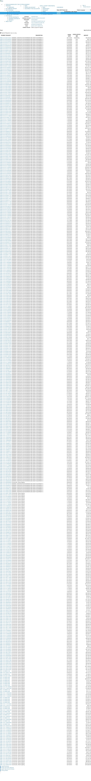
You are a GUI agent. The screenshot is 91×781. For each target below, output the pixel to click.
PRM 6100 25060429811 (5, 97)
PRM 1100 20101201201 (5, 318)
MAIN (26, 6)
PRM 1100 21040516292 (5, 298)
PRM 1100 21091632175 (5, 273)
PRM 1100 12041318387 (5, 658)
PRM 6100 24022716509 (5, 156)
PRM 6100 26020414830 (5, 64)
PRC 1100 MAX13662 (5, 682)
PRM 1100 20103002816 (5, 317)
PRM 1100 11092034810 (5, 713)
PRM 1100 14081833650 (5, 557)
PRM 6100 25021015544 (5, 109)
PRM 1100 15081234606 (5, 513)
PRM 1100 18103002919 (5, 399)
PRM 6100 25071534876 (5, 92)
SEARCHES (11, 7)
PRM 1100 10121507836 (5, 747)
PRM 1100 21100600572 (5, 270)
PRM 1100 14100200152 (5, 551)
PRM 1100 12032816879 (5, 661)
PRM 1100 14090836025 (5, 555)
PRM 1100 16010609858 (5, 496)
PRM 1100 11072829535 (5, 728)
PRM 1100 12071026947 (5, 647)
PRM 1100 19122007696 (5, 357)
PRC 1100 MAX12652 (5, 699)
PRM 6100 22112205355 (5, 215)
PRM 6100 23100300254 (5, 173)
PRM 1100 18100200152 (5, 404)
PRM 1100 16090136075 (5, 473)
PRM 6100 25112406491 (5, 73)
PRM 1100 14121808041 (5, 540)
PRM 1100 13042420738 (5, 611)
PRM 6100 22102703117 (5, 218)
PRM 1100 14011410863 (5, 583)
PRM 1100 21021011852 (5, 304)
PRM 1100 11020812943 (5, 746)
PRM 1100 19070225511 (5, 373)
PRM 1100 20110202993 (5, 315)
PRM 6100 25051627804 (5, 98)
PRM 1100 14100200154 (5, 552)
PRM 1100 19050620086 (5, 379)
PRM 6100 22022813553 (5, 251)
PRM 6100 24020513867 (5, 159)
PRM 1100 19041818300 (5, 381)
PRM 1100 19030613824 (5, 385)
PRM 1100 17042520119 (5, 451)
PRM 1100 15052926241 (5, 524)
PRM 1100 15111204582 (5, 504)
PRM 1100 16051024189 (5, 484)
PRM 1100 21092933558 (5, 271)
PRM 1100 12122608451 (5, 630)
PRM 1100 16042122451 (5, 487)
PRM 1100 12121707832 (5, 632)
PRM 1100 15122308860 (5, 498)
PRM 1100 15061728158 (5, 521)
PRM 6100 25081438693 (5, 86)
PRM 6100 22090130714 (5, 229)
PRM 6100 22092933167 (5, 223)
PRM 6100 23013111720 (5, 201)
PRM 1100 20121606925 (5, 309)
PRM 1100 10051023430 (5, 758)
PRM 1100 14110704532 (5, 544)
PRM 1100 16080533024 (5, 476)
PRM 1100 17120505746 (5, 434)
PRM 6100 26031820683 (5, 59)
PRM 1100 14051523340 (5, 568)
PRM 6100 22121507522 (5, 209)
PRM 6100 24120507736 (5, 117)
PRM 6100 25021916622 (5, 108)
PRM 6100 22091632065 (5, 226)
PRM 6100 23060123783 (5, 186)
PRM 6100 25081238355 (5, 89)
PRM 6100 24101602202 (5, 125)
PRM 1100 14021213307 (5, 580)
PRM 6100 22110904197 (5, 217)
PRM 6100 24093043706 (5, 128)
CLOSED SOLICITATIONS (14, 13)
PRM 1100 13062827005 (5, 599)
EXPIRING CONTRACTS (14, 18)
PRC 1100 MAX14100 (5, 671)
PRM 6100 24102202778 (5, 123)
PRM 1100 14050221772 (5, 569)
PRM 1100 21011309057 (5, 306)
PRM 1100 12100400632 (5, 638)
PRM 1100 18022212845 (5, 426)
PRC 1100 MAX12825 (5, 697)
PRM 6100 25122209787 (5, 69)
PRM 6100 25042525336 (5, 100)
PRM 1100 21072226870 (5, 282)
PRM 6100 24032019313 (5, 151)
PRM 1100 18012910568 (5, 429)
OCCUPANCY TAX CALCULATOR (32, 8)
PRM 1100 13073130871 (5, 596)
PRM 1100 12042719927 (5, 657)
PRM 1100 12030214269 (5, 666)
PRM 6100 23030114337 (5, 198)
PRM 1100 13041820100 (5, 613)
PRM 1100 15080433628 (5, 515)
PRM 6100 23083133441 (5, 175)
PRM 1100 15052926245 (5, 526)
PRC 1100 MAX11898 (5, 711)
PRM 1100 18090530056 (5, 407)
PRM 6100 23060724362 (5, 184)
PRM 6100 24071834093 (5, 137)
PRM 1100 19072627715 (5, 370)
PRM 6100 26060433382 (5, 47)
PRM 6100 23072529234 (5, 181)
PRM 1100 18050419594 (5, 421)
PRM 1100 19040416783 (5, 382)
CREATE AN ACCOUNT (30, 7)
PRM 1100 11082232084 (5, 722)
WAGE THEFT (9, 21)
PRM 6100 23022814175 (5, 200)
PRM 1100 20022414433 (5, 351)
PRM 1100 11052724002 (5, 736)
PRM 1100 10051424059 (5, 757)
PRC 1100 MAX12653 (5, 700)
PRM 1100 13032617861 (5, 618)
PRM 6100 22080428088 (5, 232)
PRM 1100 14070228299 (5, 560)
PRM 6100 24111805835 (5, 120)
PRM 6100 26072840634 (5, 41)
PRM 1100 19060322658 (5, 374)
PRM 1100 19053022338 (5, 376)
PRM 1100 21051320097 (5, 292)
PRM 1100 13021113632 (5, 627)
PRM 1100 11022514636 (5, 744)
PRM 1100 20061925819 (5, 332)
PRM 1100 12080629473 (5, 643)
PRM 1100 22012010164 (5, 257)
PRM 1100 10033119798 (5, 761)
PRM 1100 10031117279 (5, 763)
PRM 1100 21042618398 (5, 296)
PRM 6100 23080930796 (5, 178)
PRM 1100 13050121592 (5, 610)
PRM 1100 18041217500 (5, 424)
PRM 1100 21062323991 (5, 285)
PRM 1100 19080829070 (5, 368)
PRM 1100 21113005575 (5, 264)
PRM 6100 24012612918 (5, 161)
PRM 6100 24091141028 (5, 130)
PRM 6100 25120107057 (5, 72)
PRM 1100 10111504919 (5, 750)
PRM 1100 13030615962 (5, 624)
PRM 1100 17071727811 (5, 441)
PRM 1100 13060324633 (5, 602)
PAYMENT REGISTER (48, 14)
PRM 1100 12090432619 (5, 640)
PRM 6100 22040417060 (5, 247)
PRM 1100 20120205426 (5, 310)
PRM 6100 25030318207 (5, 106)
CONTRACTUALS (34, 16)
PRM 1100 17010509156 (5, 460)
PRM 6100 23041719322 (5, 190)
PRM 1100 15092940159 (5, 509)
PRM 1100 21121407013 (5, 261)
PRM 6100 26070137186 (5, 44)
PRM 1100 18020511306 (5, 427)
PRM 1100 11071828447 (5, 732)
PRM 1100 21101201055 (5, 268)
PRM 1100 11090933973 (5, 716)
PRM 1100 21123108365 (5, 259)
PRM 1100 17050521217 (5, 449)
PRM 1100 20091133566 (5, 324)
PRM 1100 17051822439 (5, 448)
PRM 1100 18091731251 (5, 406)
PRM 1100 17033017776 (5, 452)
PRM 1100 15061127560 (5, 523)
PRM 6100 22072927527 (5, 236)
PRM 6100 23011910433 (5, 204)
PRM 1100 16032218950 (5, 490)
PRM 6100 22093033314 (5, 222)
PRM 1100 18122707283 (5, 396)
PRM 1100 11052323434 (5, 738)
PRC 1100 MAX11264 (5, 724)
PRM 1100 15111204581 (5, 502)
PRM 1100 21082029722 (5, 278)
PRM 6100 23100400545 (5, 172)
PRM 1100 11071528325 (5, 733)
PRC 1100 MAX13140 (5, 689)
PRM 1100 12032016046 (5, 663)
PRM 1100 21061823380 (5, 287)
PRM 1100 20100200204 (5, 320)
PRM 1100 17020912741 (5, 457)
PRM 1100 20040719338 (5, 343)
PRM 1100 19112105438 (5, 360)
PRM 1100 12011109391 (5, 675)
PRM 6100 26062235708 (5, 45)
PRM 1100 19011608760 (5, 393)
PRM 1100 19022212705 (5, 387)
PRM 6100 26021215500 (5, 62)
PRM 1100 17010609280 (5, 459)
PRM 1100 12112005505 (5, 635)
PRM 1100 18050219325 (5, 423)
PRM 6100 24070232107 (5, 140)
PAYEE (44, 11)
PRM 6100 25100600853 (5, 80)
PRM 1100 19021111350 (5, 390)
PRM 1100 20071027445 (5, 329)
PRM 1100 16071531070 (5, 477)
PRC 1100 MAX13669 (5, 685)
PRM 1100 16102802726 (5, 466)
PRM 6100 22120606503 (5, 211)
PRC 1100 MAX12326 (5, 707)
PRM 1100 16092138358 (5, 470)
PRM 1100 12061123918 (5, 652)
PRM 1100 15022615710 (5, 535)
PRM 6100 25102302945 (5, 76)
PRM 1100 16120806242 (5, 463)
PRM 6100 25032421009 (5, 105)
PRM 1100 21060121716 (5, 289)
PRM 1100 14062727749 (5, 562)
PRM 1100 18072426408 (5, 413)
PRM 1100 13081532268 (5, 594)
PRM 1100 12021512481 (5, 669)
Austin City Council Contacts (7, 769)
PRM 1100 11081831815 (5, 725)
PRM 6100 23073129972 (5, 179)
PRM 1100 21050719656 (5, 293)
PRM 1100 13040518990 (5, 616)
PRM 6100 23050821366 (5, 189)
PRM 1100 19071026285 (5, 371)
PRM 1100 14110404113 (5, 546)
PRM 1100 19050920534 (5, 378)
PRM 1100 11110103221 (5, 704)
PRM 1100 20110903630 (5, 312)
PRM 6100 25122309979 (5, 67)
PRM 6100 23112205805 (5, 167)
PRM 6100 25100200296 (5, 81)
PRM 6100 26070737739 (5, 42)
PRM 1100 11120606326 (5, 693)
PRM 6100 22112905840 (5, 214)
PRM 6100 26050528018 (5, 53)
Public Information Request (7, 767)
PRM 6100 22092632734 (5, 225)
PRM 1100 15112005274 (5, 501)
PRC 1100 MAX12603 (5, 702)
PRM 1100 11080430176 (5, 727)
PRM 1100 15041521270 (5, 530)
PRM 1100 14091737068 (5, 554)
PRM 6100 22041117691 (5, 245)
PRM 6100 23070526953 (5, 183)
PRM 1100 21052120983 (5, 290)
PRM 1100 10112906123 (5, 749)
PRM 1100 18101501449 (5, 401)
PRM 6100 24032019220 (5, 150)
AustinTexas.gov (5, 766)
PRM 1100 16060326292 (5, 482)
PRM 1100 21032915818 (5, 300)
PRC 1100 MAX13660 (5, 679)
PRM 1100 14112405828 (5, 543)
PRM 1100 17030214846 (5, 456)
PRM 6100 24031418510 (5, 153)
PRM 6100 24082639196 (5, 131)
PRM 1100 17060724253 (5, 446)
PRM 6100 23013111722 (5, 203)
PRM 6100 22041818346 (5, 243)
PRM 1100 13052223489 (5, 605)
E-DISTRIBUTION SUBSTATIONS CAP (38, 21)
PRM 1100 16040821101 (5, 488)
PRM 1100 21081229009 (5, 279)
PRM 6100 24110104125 (5, 122)
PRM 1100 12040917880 (5, 660)
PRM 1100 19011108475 (5, 395)
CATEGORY (45, 10)
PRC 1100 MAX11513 (5, 718)
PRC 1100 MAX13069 (5, 691)
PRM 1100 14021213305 (5, 582)
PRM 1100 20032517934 (5, 348)
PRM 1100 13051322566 (5, 607)
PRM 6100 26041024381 (5, 56)
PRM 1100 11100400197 (5, 710)
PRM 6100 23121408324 (5, 165)
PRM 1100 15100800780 (5, 507)
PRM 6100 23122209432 (5, 164)
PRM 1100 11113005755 (5, 694)
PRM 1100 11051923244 (5, 739)
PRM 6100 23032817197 (5, 195)
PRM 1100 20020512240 (5, 354)
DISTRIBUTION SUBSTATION (36, 24)
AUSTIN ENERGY (34, 19)
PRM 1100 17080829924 (5, 440)
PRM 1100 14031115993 (5, 577)
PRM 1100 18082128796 (5, 410)
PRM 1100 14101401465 (5, 549)
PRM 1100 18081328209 (5, 412)
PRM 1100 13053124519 (5, 604)
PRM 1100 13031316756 (5, 621)
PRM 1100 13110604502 (5, 590)
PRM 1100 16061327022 (5, 479)
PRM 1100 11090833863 (5, 719)
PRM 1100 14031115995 (5, 579)
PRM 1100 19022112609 (5, 388)
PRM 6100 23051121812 (5, 187)
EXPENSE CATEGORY (48, 13)
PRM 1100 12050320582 (5, 655)
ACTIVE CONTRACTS (14, 17)
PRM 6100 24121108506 (5, 115)
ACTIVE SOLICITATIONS (14, 11)
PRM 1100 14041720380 (5, 572)
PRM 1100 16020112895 (5, 493)
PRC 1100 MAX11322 (5, 721)
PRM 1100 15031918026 (5, 533)
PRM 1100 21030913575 (5, 301)
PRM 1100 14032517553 (5, 576)
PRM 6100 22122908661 (5, 208)
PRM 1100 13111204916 (5, 588)
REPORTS (11, 20)
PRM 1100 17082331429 (5, 438)
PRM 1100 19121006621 (5, 359)
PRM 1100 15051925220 (5, 527)
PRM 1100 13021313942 (5, 626)
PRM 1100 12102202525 (5, 636)
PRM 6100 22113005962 (5, 212)
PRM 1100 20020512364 (5, 353)
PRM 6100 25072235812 (5, 91)
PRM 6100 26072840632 (5, 39)
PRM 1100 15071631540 (5, 516)
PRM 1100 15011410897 (5, 538)
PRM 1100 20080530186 (5, 326)
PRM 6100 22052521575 (5, 242)
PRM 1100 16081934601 (5, 474)
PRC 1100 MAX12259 (5, 708)
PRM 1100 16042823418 (5, 485)
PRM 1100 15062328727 (5, 519)
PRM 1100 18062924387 (5, 417)
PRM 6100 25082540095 (5, 84)
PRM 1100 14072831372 (5, 558)
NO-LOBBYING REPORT (11, 8)
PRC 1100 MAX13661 (5, 680)
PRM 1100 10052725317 (5, 755)
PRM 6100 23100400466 (5, 170)
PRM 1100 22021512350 (5, 253)
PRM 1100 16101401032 (5, 468)
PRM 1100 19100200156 (5, 363)
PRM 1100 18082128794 (5, 409)
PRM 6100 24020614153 (5, 158)
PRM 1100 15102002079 (5, 505)
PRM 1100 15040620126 (5, 532)
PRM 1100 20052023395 (5, 334)
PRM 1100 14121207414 (5, 541)
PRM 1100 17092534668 (5, 437)
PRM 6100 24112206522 (5, 119)
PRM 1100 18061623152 (5, 418)
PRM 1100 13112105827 (5, 587)
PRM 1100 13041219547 (5, 615)
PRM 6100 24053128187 (5, 142)
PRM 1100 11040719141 (5, 742)
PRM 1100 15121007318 (5, 499)
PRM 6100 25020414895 (5, 111)
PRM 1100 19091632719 (5, 365)
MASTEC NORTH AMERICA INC (37, 25)
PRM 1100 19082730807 (5, 367)
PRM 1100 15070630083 (5, 518)
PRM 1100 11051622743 (5, 741)
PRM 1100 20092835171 (5, 321)
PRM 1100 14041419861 (5, 574)
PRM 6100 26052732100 (5, 50)
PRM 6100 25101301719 (5, 78)
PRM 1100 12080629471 (5, 644)
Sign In (84, 5)
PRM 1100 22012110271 (5, 256)
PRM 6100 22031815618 (5, 250)
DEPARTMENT (46, 8)
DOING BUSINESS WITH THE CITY (14, 4)
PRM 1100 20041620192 (5, 340)
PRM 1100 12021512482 (5, 668)
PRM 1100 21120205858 (5, 262)
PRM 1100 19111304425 (5, 362)
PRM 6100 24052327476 (5, 144)
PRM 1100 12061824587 (5, 650)
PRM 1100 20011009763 (5, 356)
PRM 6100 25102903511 (5, 75)
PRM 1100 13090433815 (5, 593)
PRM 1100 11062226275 (5, 735)
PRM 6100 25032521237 (5, 103)
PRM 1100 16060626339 (5, 480)
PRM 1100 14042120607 (5, 571)
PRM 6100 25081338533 (5, 87)
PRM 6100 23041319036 (5, 193)
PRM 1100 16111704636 (5, 465)
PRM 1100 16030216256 (5, 491)
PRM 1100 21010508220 (5, 307)
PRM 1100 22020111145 (5, 254)
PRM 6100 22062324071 (5, 239)
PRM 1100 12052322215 (5, 654)
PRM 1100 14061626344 (5, 563)
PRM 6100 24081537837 (5, 134)
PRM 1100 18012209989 (5, 431)
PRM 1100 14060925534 (5, 565)
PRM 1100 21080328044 (5, 281)
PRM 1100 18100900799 (5, 402)
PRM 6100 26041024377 (5, 55)
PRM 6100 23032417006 (5, 197)
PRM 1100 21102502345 (5, 267)
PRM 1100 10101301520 (5, 752)
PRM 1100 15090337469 (5, 510)
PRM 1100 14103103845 (5, 548)
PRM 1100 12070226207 (5, 649)
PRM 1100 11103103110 (5, 705)
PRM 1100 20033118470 (5, 345)
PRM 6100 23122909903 (5, 162)
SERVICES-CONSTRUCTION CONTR (38, 18)
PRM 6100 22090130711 (5, 228)
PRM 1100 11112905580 (5, 696)
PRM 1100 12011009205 (5, 686)
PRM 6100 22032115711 (5, 248)
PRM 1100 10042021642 (5, 760)
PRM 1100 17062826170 (5, 443)
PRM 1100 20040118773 (5, 346)
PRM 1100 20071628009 (5, 328)
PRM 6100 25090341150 (5, 83)
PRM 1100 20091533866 (5, 323)
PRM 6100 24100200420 (5, 126)
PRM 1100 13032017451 (5, 619)
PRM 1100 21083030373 (5, 276)
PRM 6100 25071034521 (5, 94)
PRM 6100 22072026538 (5, 237)
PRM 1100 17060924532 (5, 445)
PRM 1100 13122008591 (5, 585)
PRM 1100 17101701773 (5, 435)
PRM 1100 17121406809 (5, 432)
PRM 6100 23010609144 (5, 206)
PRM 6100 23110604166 (5, 169)
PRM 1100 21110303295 (5, 265)
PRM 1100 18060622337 (5, 420)
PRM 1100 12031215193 (5, 665)
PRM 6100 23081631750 (5, 176)
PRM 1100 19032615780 (5, 384)
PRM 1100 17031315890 (5, 454)
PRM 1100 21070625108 (5, 284)
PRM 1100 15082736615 (5, 512)
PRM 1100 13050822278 (5, 608)
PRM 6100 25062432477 (5, 95)
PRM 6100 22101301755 (5, 220)
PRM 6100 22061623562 (5, 240)
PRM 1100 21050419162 (5, 295)
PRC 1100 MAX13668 (5, 683)
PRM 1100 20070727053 (5, 331)
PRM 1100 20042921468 (5, 339)
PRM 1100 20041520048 (5, 342)
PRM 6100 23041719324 (5, 192)
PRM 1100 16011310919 (5, 494)
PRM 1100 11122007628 (5, 688)
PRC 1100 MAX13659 (5, 677)
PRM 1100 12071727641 (5, 646)
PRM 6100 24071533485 (5, 139)
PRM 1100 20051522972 (5, 335)
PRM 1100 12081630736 (5, 641)
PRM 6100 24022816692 (5, 154)
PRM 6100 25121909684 (5, 70)
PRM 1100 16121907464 (5, 462)
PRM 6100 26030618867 (5, 61)
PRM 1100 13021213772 (5, 629)
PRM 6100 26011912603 (5, 66)
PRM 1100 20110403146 (5, 314)
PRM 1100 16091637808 (5, 471)
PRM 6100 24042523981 (5, 147)
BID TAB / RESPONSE (14, 14)
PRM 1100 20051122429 (5, 337)
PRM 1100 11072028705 (5, 730)
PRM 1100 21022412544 (5, 303)
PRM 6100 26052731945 (5, 48)
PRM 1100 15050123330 (5, 529)
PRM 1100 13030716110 (5, 622)
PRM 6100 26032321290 (5, 58)
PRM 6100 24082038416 (5, 133)
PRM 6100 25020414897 (5, 112)
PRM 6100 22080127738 (5, 234)
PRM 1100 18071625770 (5, 415)
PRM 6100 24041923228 (5, 148)
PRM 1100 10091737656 (5, 753)
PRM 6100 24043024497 (5, 145)
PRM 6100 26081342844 (5, 37)
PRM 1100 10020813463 (5, 764)
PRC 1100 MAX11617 (5, 714)
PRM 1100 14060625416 (5, 566)
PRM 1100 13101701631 (5, 591)
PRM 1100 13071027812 (5, 597)
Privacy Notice (4, 770)
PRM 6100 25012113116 (5, 114)
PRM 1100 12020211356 (5, 672)
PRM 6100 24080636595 (5, 136)
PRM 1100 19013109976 (5, 392)
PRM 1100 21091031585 (5, 275)
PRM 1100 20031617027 (5, 349)
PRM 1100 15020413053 (5, 537)
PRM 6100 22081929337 (5, 231)
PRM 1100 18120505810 (5, 398)
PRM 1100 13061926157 (5, 601)
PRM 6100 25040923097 (5, 101)
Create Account (86, 7)
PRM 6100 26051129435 (5, 52)
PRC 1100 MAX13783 (5, 674)
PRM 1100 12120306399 (5, 633)
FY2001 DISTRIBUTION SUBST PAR (37, 22)
